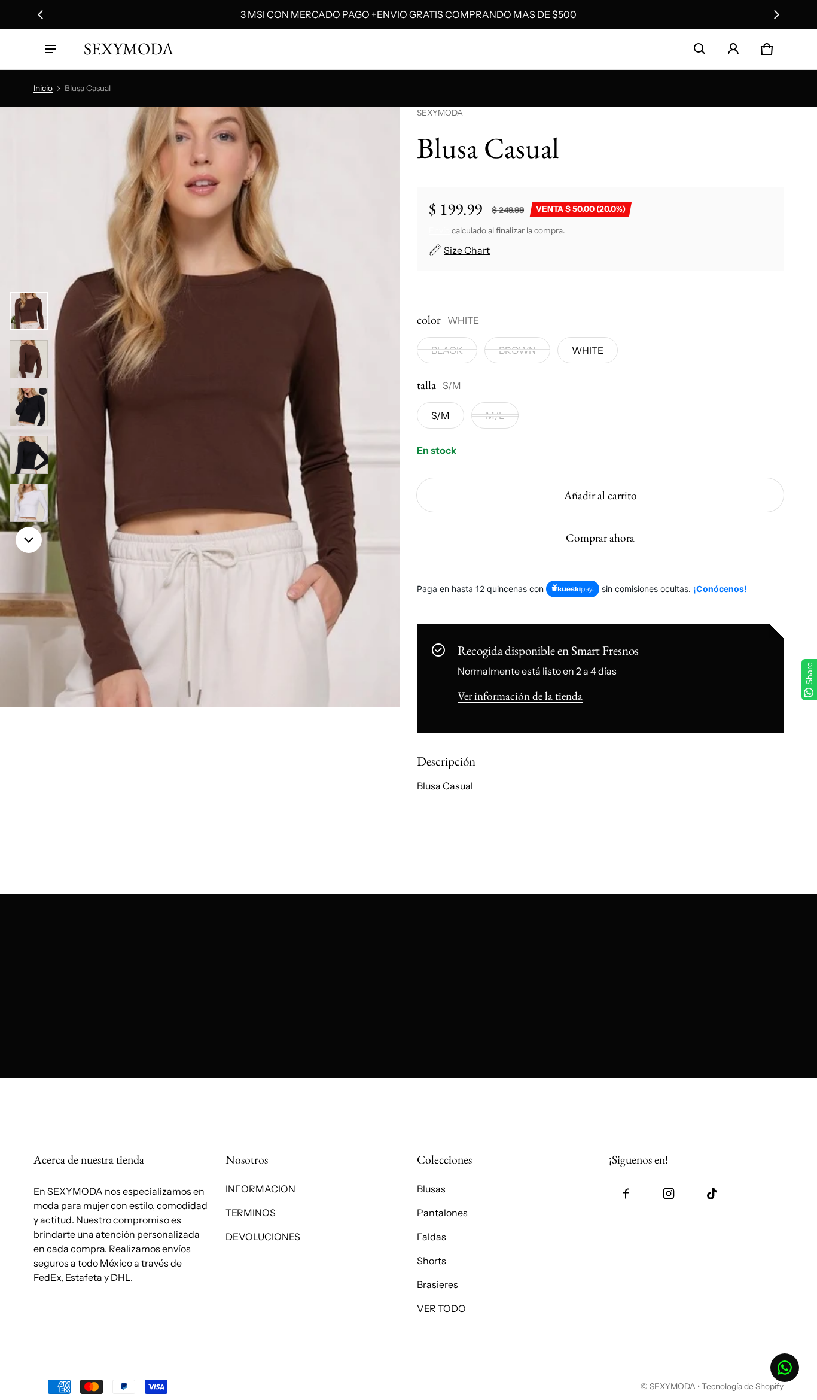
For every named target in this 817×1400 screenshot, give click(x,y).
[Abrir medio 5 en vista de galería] (29, 503)
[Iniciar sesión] (733, 49)
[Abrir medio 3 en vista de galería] (29, 407)
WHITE (587, 350)
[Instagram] (668, 1193)
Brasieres (437, 1284)
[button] (700, 49)
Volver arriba (61, 1091)
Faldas (431, 1237)
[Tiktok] (711, 1193)
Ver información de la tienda (520, 695)
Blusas (431, 1189)
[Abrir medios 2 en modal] (200, 407)
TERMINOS (250, 1213)
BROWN (517, 350)
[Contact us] (784, 1367)
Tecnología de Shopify (743, 1386)
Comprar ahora (600, 537)
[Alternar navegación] (50, 49)
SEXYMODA (673, 1386)
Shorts (431, 1261)
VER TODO (441, 1308)
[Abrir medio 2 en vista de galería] (29, 359)
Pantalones (442, 1213)
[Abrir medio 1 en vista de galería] (29, 311)
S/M (440, 415)
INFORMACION (260, 1189)
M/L (495, 415)
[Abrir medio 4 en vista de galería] (29, 455)
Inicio (43, 88)
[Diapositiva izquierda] (40, 14)
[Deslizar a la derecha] (776, 14)
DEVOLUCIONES (262, 1237)
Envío (439, 230)
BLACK (447, 350)
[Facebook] (625, 1193)
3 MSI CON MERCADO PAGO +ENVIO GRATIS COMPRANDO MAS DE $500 (408, 14)
